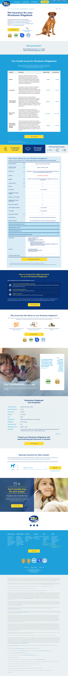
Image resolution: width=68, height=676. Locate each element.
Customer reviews (11, 543)
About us (36, 534)
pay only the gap (17, 329)
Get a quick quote (17, 505)
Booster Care (10, 538)
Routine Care (10, 539)
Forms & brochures (19, 540)
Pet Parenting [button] (26, 1)
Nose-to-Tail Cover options (19, 23)
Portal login (18, 536)
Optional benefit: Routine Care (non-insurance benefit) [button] (20, 234)
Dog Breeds (16, 8)
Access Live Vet (19, 539)
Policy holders (20, 534)
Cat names (45, 542)
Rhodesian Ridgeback (24, 8)
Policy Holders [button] (34, 1)
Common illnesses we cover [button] (14, 227)
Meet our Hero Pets (28, 538)
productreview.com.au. (15, 645)
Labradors (41, 457)
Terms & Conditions (34, 567)
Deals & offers (10, 544)
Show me (55, 467)
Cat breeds (45, 539)
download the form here (25, 643)
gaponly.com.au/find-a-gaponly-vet (23, 612)
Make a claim (18, 537)
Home (9, 8)
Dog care (26, 539)
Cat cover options (46, 536)
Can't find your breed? (55, 470)
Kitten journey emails (46, 538)
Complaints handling (19, 544)
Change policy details (20, 542)
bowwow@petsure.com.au (35, 571)
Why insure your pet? (11, 540)
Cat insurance (45, 537)
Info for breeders (37, 538)
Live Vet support (36, 329)
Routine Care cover (23, 650)
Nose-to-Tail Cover (11, 537)
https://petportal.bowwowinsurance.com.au (14, 609)
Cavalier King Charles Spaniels (28, 459)
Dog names (54, 544)
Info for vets (36, 537)
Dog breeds (54, 542)
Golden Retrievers (46, 457)
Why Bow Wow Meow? (12, 542)
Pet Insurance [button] (17, 1)
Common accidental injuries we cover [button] (17, 224)
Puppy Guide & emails (55, 539)
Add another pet (19, 543)
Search (54, 0)
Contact (59, 0)
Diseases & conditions (29, 537)
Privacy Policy (26, 567)
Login (64, 0)
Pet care (27, 534)
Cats (44, 534)
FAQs (8, 545)
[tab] (34, 224)
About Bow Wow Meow (38, 536)
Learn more (58, 433)
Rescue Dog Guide (55, 540)
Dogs (12, 8)
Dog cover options (55, 536)
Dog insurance (54, 537)
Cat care (26, 540)
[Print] (16, 324)
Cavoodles (37, 459)
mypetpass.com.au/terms (19, 605)
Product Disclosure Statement (28, 598)
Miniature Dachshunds (45, 459)
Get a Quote (45, 1)
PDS (22, 621)
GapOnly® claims (19, 538)
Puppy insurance (54, 538)
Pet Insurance (31, 8)
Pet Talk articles (28, 536)
